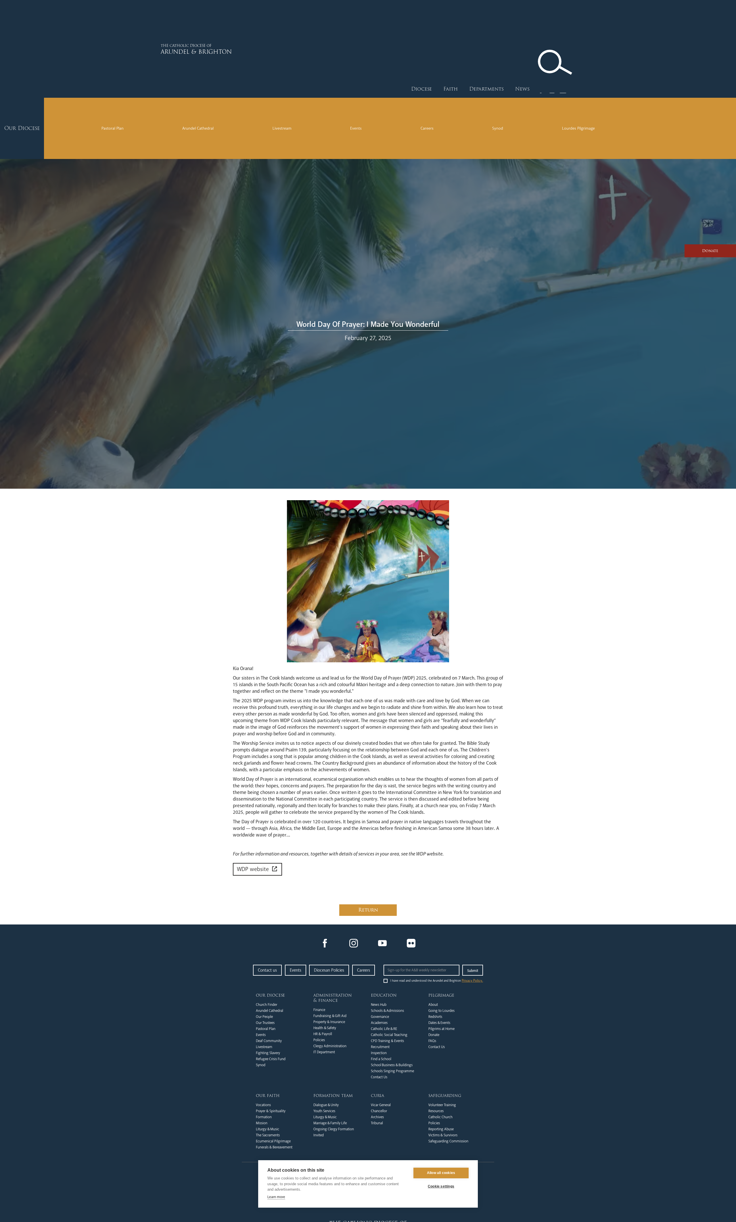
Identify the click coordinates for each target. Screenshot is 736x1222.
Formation (264, 1117)
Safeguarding (444, 1095)
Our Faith (268, 1095)
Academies (379, 1022)
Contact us (267, 970)
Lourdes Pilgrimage (578, 128)
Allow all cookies (441, 1173)
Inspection (379, 1053)
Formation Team (333, 1095)
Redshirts (435, 1016)
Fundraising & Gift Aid (329, 1016)
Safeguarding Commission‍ (448, 1141)
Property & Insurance (329, 1022)
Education (384, 995)
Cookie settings (441, 1186)
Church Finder (266, 1004)
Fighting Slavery (268, 1053)
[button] (421, 89)
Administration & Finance (332, 998)
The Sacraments (268, 1135)
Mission (261, 1123)
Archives (377, 1117)
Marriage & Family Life (330, 1123)
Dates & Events (439, 1022)
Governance (380, 1016)
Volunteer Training (442, 1105)
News (522, 89)
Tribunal (377, 1123)
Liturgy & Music (267, 1129)
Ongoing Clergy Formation (333, 1129)
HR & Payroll (322, 1034)
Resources (436, 1111)
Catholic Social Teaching (389, 1035)
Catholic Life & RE (384, 1029)
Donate (433, 1035)
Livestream (282, 128)
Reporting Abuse (441, 1129)
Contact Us (379, 1077)
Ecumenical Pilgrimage (273, 1141)
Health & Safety (324, 1028)
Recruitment (380, 1047)
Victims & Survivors (442, 1135)
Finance (319, 1010)
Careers (427, 128)
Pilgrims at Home (441, 1029)
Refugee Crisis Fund (270, 1059)
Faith (450, 89)
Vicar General (381, 1105)
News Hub (378, 1004)
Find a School (381, 1059)
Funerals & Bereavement (274, 1147)
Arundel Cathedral (198, 128)
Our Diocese (270, 995)
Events (356, 128)
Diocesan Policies (329, 970)
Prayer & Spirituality (270, 1111)
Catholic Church (440, 1117)
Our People (264, 1016)
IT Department (324, 1052)
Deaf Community (269, 1041)
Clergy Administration (329, 1046)
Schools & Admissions (387, 1010)
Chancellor (379, 1111)
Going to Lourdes (441, 1010)
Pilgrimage (441, 995)
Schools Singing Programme (392, 1071)
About (433, 1004)
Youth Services (324, 1111)
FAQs (432, 1041)
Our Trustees (265, 1022)
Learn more (276, 1197)
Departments (486, 89)
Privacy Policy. (472, 981)
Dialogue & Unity (326, 1105)
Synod (497, 128)
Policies (319, 1040)
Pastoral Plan (112, 128)
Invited (318, 1135)
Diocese (421, 89)
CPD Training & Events (387, 1041)
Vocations (263, 1105)
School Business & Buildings (392, 1065)
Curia (377, 1095)
